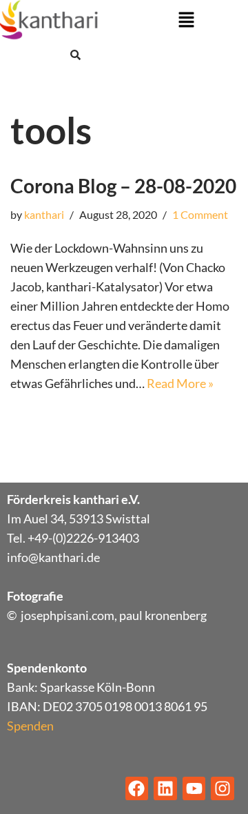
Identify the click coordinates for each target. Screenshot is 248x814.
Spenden (30, 725)
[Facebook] (137, 788)
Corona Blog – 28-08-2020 (123, 185)
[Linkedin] (165, 788)
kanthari (44, 214)
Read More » (180, 383)
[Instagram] (222, 788)
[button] (186, 20)
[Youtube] (194, 788)
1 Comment (200, 214)
